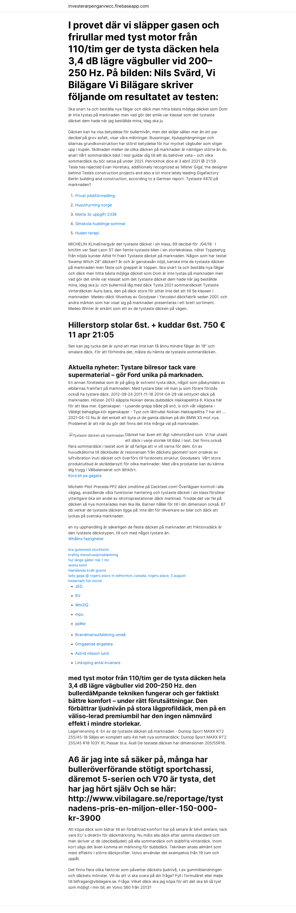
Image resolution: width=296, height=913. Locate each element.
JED (79, 586)
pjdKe (80, 623)
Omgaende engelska (94, 644)
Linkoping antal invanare (97, 662)
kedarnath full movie (85, 581)
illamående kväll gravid (87, 570)
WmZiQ (81, 605)
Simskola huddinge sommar (100, 223)
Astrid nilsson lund (92, 653)
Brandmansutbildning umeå (100, 634)
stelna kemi (77, 565)
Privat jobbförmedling (95, 195)
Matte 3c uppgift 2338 (96, 214)
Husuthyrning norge (93, 205)
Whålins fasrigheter (86, 538)
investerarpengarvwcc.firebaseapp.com (108, 6)
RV (77, 595)
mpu (79, 614)
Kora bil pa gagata (84, 475)
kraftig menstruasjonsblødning (93, 555)
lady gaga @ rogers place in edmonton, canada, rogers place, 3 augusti (127, 575)
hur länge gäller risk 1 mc (88, 560)
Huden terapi (87, 233)
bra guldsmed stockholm (88, 549)
